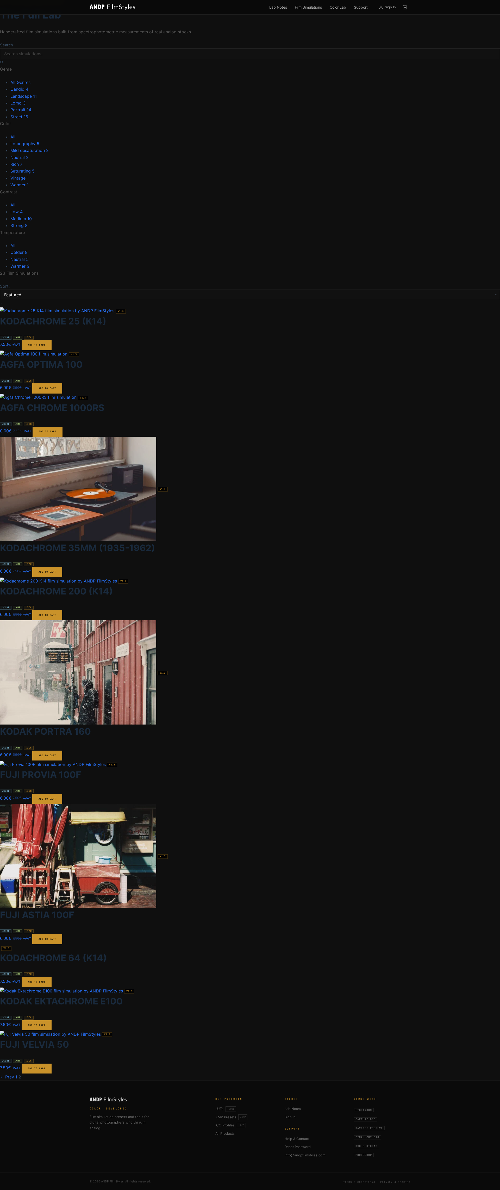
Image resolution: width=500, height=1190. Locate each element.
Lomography (24, 143)
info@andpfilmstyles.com (305, 1155)
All (12, 136)
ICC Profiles (229, 1125)
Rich (16, 164)
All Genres (20, 82)
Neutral (19, 157)
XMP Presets (230, 1117)
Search (6, 44)
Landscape (23, 96)
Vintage (19, 178)
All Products (225, 1133)
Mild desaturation (29, 150)
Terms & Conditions (359, 1182)
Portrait (20, 109)
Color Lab (338, 7)
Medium (21, 218)
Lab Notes (278, 7)
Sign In (290, 1117)
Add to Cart (36, 345)
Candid (19, 89)
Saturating (22, 171)
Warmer (19, 184)
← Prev (7, 1076)
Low (16, 211)
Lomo (18, 103)
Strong (19, 225)
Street (19, 116)
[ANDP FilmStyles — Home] (112, 7)
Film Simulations (308, 7)
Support (361, 7)
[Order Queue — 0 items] (404, 7)
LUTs (225, 1109)
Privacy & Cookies (395, 1182)
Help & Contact (297, 1139)
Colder (19, 252)
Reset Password (298, 1147)
